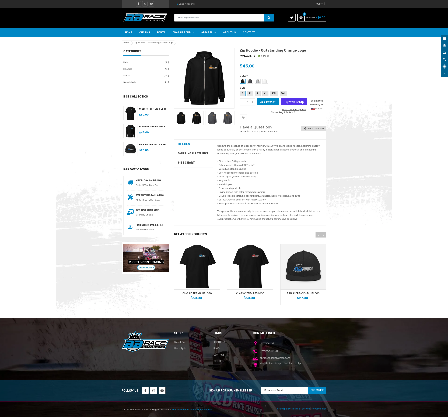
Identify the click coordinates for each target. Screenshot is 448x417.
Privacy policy (319, 408)
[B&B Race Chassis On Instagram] (145, 3)
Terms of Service (301, 408)
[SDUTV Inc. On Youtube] (162, 390)
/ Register (189, 4)
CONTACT (219, 354)
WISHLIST (219, 361)
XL (265, 93)
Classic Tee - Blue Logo (153, 108)
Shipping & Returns (193, 153)
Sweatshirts (129, 82)
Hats (125, 62)
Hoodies (127, 69)
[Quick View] (216, 286)
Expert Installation (150, 195)
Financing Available (149, 225)
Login (181, 4)
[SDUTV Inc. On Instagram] (153, 390)
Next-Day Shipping (148, 180)
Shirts (126, 75)
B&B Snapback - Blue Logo (303, 293)
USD (324, 4)
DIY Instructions (147, 210)
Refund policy (283, 408)
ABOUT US (219, 342)
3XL (283, 93)
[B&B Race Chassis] (145, 341)
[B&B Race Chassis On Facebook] (138, 3)
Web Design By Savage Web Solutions (192, 409)
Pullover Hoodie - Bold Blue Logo (158, 126)
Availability (247, 56)
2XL (274, 93)
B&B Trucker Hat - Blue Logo (156, 144)
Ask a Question (315, 128)
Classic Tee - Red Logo (250, 293)
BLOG (217, 348)
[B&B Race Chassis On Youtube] (151, 3)
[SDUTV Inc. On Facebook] (145, 390)
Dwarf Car (180, 342)
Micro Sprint (181, 348)
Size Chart (186, 162)
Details (184, 144)
